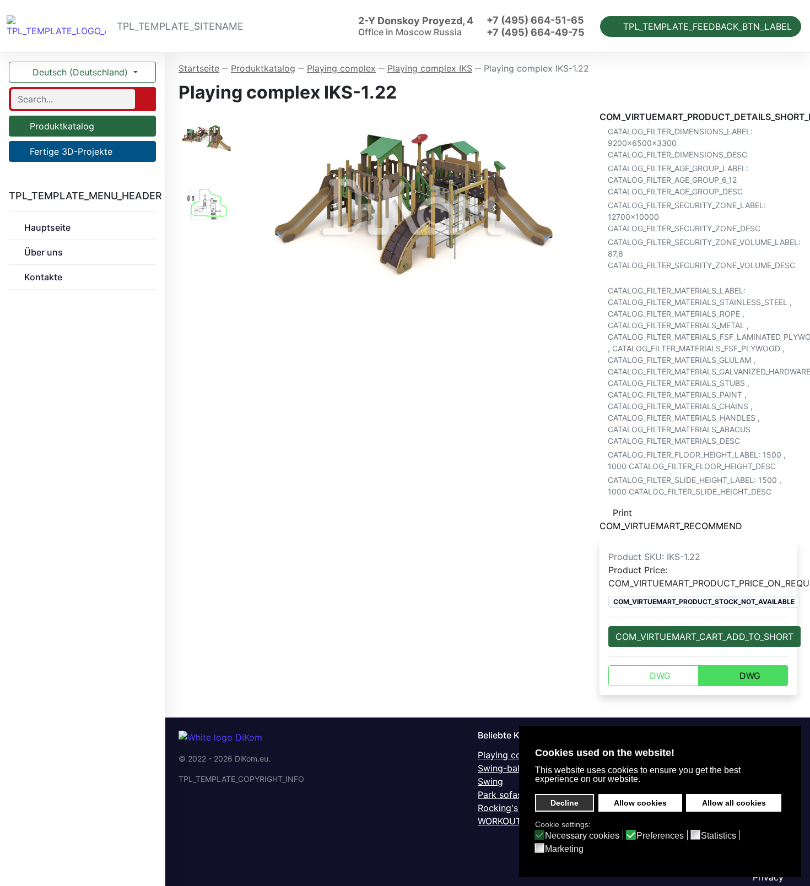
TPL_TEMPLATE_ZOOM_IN (419, 206)
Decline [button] (564, 802)
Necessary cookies (582, 835)
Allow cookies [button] (640, 802)
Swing (490, 781)
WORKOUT (499, 821)
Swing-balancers (512, 768)
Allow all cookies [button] (734, 802)
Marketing (564, 849)
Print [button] (622, 512)
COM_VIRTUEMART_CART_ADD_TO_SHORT (704, 636)
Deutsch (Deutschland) (80, 72)
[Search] (144, 99)
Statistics (718, 835)
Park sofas (500, 794)
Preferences (660, 835)
